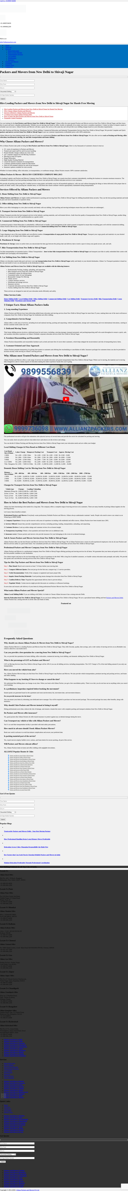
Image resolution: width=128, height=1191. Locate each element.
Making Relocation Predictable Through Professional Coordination (27, 863)
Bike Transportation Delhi (107, 299)
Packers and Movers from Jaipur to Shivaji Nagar (21, 779)
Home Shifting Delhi (11, 299)
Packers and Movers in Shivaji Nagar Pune (20, 766)
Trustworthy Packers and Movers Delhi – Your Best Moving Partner (27, 831)
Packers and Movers (12, 62)
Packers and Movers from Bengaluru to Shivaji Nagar (22, 759)
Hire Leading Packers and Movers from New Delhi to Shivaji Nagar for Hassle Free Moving (33, 109)
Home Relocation (13, 51)
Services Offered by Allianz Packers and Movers (19, 113)
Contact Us (9, 67)
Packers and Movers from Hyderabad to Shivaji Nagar (23, 773)
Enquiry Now (10, 65)
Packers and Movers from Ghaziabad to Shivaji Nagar (22, 781)
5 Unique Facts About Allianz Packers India (18, 114)
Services (8, 49)
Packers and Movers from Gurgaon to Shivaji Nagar (22, 775)
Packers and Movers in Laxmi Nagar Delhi (20, 790)
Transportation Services (15, 54)
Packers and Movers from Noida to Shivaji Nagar (21, 755)
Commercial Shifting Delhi (57, 299)
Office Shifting (8, 1065)
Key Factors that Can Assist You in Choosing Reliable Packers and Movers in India (32, 855)
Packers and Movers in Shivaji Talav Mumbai (20, 772)
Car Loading (12, 56)
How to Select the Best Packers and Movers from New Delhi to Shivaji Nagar (28, 116)
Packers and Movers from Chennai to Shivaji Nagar (22, 768)
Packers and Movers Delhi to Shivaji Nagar (20, 757)
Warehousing (12, 58)
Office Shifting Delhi (40, 299)
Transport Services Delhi (89, 299)
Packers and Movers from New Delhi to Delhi (21, 784)
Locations (9, 63)
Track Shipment (9, 1078)
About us (8, 47)
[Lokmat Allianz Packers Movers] (21, 634)
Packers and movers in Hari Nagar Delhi (19, 770)
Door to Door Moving (15, 53)
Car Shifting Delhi (73, 299)
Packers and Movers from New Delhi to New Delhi (22, 763)
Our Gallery (8, 1110)
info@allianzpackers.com (8, 42)
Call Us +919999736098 (8, 1)
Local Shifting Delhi (25, 299)
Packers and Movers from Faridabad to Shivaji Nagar (22, 788)
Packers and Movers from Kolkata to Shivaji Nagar (22, 761)
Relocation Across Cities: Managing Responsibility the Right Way (26, 847)
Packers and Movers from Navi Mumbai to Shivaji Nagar (23, 786)
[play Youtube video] (66, 399)
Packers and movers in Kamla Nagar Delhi (20, 782)
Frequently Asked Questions (13, 118)
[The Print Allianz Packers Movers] (18, 612)
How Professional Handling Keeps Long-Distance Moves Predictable (27, 839)
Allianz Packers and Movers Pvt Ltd (27, 1190)
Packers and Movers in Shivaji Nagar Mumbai (21, 777)
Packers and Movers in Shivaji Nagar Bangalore (21, 764)
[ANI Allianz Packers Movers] (10, 620)
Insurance (11, 60)
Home (7, 45)
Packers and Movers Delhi (114, 598)
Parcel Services (9, 1076)
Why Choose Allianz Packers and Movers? (17, 111)
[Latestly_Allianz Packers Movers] (17, 627)
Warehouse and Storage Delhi (25, 301)
